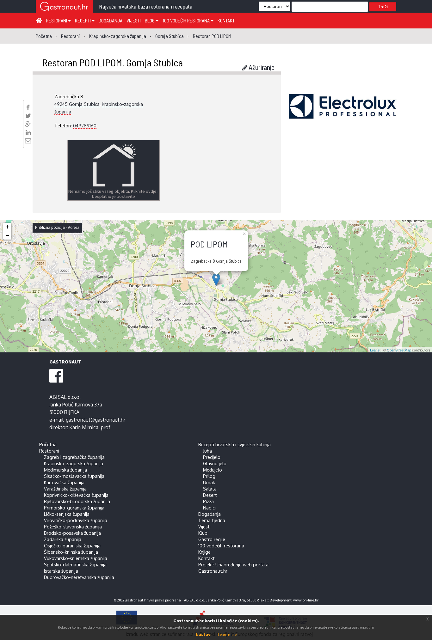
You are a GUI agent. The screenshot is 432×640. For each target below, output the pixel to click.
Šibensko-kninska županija (71, 552)
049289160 (84, 125)
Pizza (208, 501)
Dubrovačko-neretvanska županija (79, 577)
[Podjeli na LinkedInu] (28, 132)
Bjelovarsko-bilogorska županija (77, 501)
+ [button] (7, 226)
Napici (209, 507)
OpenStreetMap (399, 349)
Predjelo (211, 457)
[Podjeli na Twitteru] (28, 115)
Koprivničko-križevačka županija (76, 495)
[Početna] (39, 20)
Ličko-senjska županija (66, 514)
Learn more (227, 634)
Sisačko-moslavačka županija (74, 476)
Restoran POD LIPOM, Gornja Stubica (112, 62)
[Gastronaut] (64, 7)
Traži (383, 6)
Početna (48, 444)
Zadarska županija (62, 539)
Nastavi (204, 634)
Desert (210, 495)
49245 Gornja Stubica (77, 104)
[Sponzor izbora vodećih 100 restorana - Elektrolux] (342, 115)
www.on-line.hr (305, 600)
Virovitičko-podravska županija (75, 520)
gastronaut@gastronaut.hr (95, 420)
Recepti (83, 20)
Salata (210, 488)
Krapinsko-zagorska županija (73, 463)
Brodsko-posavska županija (72, 533)
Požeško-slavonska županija (73, 526)
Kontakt (226, 20)
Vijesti (134, 20)
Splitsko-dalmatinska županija (75, 564)
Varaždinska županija (65, 488)
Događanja (110, 20)
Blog (150, 20)
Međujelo (212, 469)
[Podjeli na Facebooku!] (28, 107)
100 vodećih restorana (187, 20)
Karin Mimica (83, 427)
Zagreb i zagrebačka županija (74, 457)
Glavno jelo (214, 463)
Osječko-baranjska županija (72, 545)
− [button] (7, 235)
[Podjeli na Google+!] (28, 124)
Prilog (209, 476)
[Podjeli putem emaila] (28, 140)
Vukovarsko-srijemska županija (75, 558)
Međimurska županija (65, 469)
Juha (207, 451)
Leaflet (375, 349)
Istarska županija (61, 571)
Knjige (204, 552)
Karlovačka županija (64, 482)
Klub (202, 533)
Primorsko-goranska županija (74, 507)
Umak (209, 482)
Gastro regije (211, 539)
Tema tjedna (211, 520)
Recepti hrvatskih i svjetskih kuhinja (234, 444)
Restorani (57, 20)
